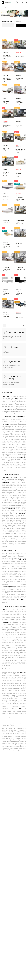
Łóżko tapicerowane (12, 456)
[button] (8, 25)
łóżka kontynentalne (20, 517)
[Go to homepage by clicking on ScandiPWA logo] (8, 3)
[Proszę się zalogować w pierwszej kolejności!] (12, 42)
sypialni (17, 398)
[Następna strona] (23, 325)
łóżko (3, 457)
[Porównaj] (12, 46)
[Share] (19, 3)
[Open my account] (22, 3)
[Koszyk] (25, 3)
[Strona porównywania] (16, 2)
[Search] (13, 3)
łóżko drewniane (6, 408)
